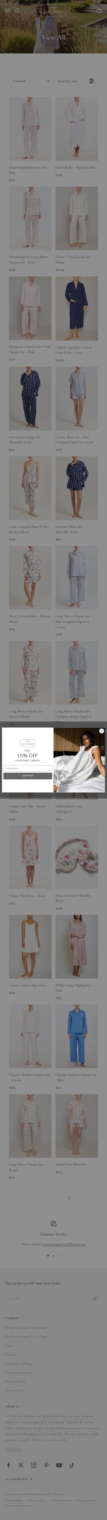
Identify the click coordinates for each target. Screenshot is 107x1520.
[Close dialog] (101, 731)
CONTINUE (28, 776)
